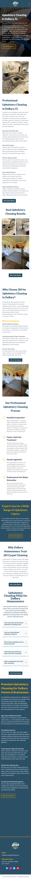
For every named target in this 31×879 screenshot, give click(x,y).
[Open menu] (29, 4)
